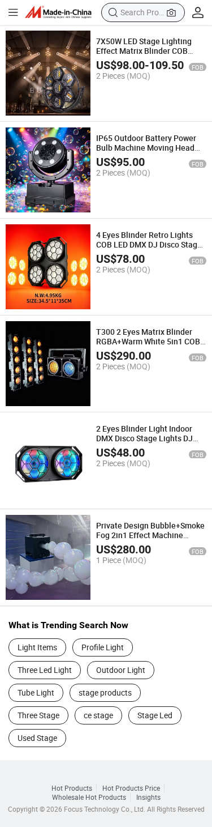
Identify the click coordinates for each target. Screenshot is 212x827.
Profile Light (102, 647)
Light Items (37, 647)
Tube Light (36, 692)
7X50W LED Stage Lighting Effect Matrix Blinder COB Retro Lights (144, 51)
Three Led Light (45, 669)
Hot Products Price (131, 787)
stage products (105, 692)
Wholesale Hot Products (89, 797)
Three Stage (38, 715)
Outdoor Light (120, 669)
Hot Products (71, 787)
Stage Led (154, 715)
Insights (148, 797)
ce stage (98, 715)
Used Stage (37, 737)
